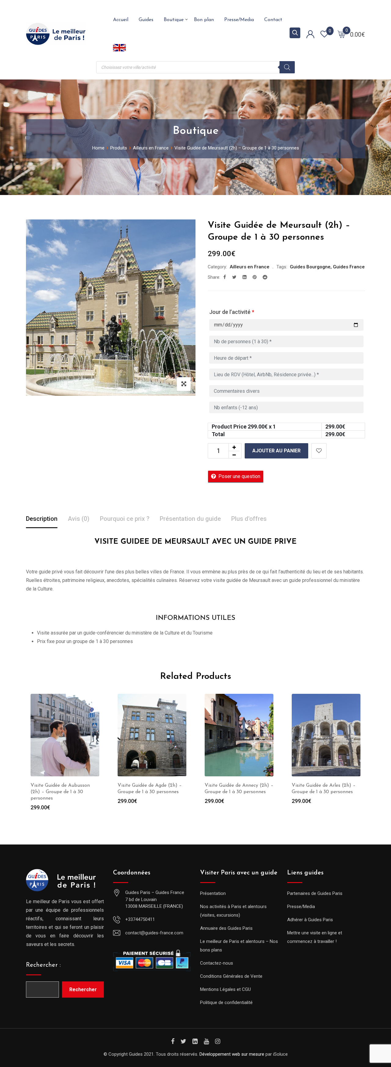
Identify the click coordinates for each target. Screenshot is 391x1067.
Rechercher (83, 989)
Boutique (174, 19)
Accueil (120, 19)
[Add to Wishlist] (319, 450)
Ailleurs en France (249, 267)
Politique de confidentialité (226, 1002)
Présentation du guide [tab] (190, 518)
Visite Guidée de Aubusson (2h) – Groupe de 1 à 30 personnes (60, 792)
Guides (146, 19)
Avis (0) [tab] (79, 518)
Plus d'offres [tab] (249, 518)
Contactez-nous (216, 963)
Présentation (213, 893)
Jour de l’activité (231, 312)
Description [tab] (41, 518)
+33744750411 (140, 919)
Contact (273, 19)
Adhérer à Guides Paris (310, 919)
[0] (341, 34)
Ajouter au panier (276, 451)
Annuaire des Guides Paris (226, 928)
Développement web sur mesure (231, 1054)
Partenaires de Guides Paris (314, 893)
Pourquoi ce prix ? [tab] (124, 518)
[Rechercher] (287, 67)
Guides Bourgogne (310, 267)
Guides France (349, 267)
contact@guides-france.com (154, 933)
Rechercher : (43, 965)
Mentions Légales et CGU (225, 989)
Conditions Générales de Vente (231, 976)
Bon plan (204, 19)
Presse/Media (239, 19)
